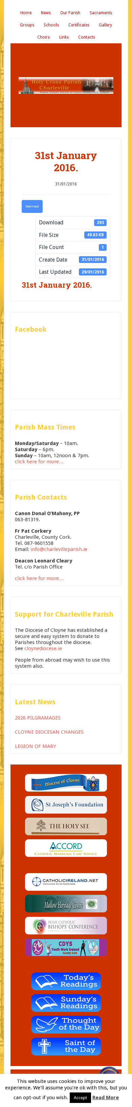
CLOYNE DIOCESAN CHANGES (49, 732)
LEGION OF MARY (35, 746)
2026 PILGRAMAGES (38, 718)
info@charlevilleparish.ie (58, 549)
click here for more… (39, 462)
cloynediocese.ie (43, 648)
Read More (105, 1097)
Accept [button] (80, 1097)
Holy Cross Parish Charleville (66, 85)
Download (32, 206)
